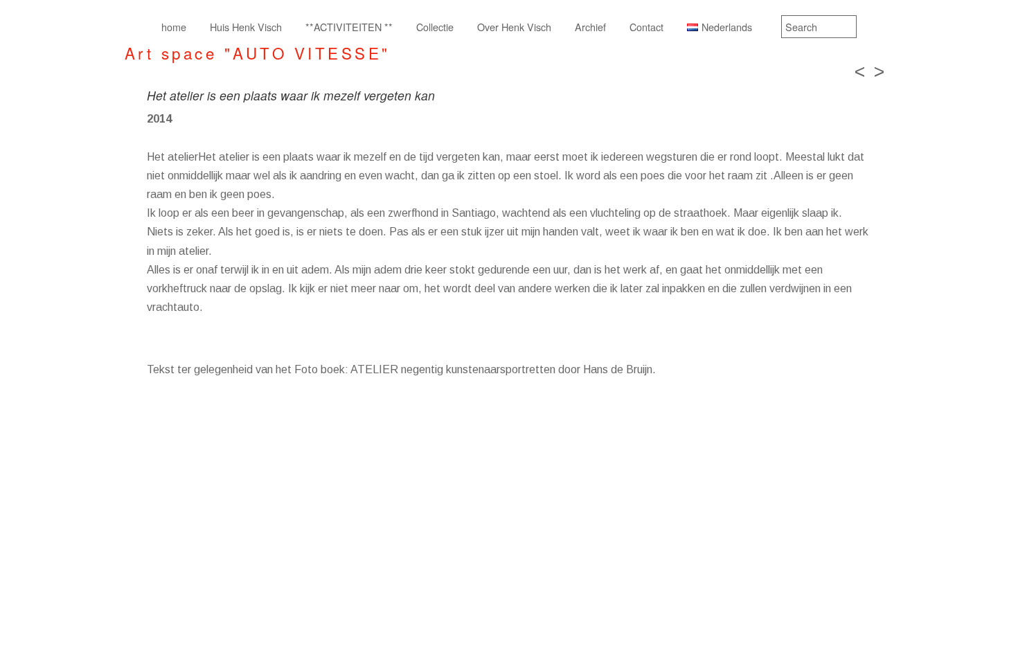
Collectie (435, 26)
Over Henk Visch (514, 26)
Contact (646, 26)
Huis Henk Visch (246, 26)
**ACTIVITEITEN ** (349, 26)
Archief (590, 26)
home (173, 26)
